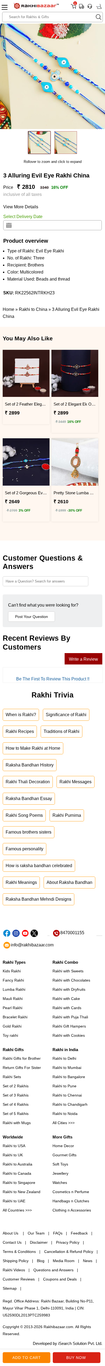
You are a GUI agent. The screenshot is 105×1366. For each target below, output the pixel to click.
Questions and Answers (53, 1270)
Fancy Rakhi (13, 980)
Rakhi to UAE (14, 1201)
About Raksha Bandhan (69, 882)
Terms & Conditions (19, 1251)
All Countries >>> (17, 1210)
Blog (40, 1261)
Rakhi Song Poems (24, 815)
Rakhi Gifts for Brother (22, 1058)
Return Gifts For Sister (22, 1067)
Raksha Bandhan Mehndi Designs (38, 899)
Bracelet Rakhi (15, 1017)
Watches (59, 1182)
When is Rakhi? (21, 714)
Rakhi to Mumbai (66, 1067)
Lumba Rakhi (14, 989)
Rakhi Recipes (20, 731)
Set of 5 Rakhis (16, 1113)
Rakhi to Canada (17, 1173)
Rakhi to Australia (17, 1164)
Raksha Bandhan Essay (29, 798)
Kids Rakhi (12, 971)
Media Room (64, 1261)
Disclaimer (39, 1242)
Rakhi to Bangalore (68, 1077)
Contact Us (12, 1242)
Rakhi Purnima (66, 815)
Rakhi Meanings (21, 882)
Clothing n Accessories (71, 1210)
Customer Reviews (19, 1279)
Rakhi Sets (12, 1077)
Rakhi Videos (14, 1270)
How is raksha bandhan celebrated (39, 865)
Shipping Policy (16, 1261)
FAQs (57, 1233)
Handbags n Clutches (70, 1201)
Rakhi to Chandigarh (70, 1104)
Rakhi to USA (14, 1146)
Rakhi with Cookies (68, 1035)
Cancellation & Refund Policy (68, 1251)
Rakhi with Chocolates (71, 980)
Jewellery (60, 1173)
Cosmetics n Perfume (70, 1192)
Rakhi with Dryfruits (68, 989)
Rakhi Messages (76, 781)
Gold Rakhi (12, 1026)
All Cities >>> (63, 1123)
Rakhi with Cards (66, 1008)
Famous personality (24, 849)
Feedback (79, 1233)
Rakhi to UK (13, 1155)
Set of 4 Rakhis (16, 1104)
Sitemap (10, 1288)
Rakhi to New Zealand (21, 1192)
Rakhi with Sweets (67, 971)
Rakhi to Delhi (64, 1058)
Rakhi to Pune (64, 1086)
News (87, 1261)
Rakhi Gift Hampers (69, 1026)
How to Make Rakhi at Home (33, 748)
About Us (11, 1233)
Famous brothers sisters (28, 832)
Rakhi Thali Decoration (28, 781)
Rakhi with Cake (66, 998)
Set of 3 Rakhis (16, 1095)
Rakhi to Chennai (67, 1095)
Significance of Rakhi (66, 714)
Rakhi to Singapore (19, 1182)
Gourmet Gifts (64, 1155)
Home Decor (63, 1146)
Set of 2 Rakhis (16, 1086)
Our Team (36, 1233)
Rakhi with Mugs (17, 1123)
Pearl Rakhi (12, 1008)
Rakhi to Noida (65, 1113)
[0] (73, 8)
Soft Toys (60, 1164)
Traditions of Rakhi (61, 731)
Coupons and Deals (60, 1279)
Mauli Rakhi (13, 998)
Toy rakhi (10, 1035)
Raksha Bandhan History (30, 765)
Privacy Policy (67, 1242)
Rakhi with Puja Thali (70, 1017)
